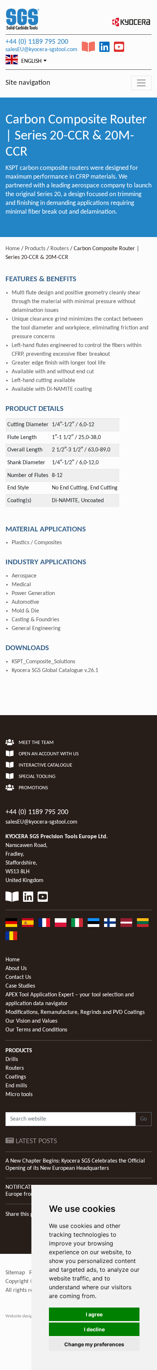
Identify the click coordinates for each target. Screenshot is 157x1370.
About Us (16, 969)
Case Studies (20, 986)
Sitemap (15, 1273)
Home (12, 249)
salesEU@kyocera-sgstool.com (41, 50)
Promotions (33, 788)
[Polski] (60, 922)
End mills (16, 1086)
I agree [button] (94, 1314)
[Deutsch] (11, 922)
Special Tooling (36, 776)
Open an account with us (48, 754)
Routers (59, 249)
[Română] (11, 935)
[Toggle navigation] (141, 83)
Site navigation (27, 83)
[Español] (28, 922)
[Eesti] (93, 922)
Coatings (15, 1077)
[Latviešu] (126, 922)
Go (143, 1119)
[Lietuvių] (143, 922)
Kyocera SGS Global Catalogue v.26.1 (55, 670)
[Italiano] (77, 922)
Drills (11, 1059)
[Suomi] (110, 922)
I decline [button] (94, 1329)
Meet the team (36, 742)
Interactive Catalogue (45, 765)
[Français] (44, 922)
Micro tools (18, 1095)
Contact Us (18, 977)
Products (35, 249)
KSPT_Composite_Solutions (43, 662)
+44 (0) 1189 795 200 (36, 42)
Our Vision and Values (31, 1021)
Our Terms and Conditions (36, 1030)
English (31, 61)
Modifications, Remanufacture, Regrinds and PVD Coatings (75, 1012)
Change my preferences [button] (94, 1344)
